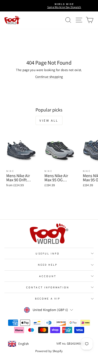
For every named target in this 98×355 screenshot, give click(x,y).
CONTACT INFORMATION (47, 287)
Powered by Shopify (49, 351)
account (47, 276)
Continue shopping (49, 76)
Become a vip (47, 298)
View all (49, 120)
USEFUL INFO (48, 253)
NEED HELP (48, 264)
